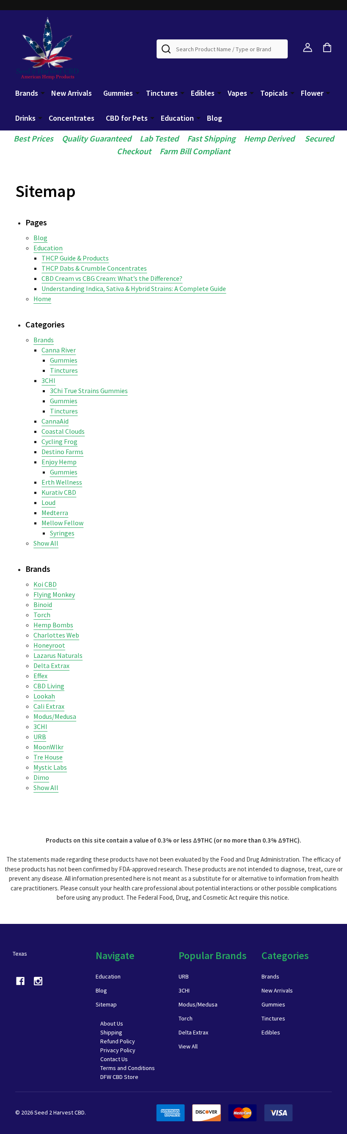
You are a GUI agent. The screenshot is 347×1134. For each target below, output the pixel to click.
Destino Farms (62, 451)
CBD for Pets (127, 118)
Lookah (44, 696)
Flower (312, 93)
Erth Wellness (61, 482)
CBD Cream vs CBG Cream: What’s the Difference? (111, 278)
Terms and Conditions (127, 1068)
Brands (26, 93)
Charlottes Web (56, 635)
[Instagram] (38, 981)
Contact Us (114, 1059)
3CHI (48, 380)
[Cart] (327, 47)
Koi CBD (45, 584)
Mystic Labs (50, 767)
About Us (111, 1023)
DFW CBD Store (119, 1077)
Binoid (42, 604)
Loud (48, 502)
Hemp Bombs (53, 625)
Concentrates (71, 118)
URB (39, 736)
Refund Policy (117, 1041)
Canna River (58, 350)
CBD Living (48, 686)
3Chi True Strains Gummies (89, 390)
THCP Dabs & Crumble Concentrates (94, 268)
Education (177, 118)
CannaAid (55, 421)
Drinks (25, 118)
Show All (45, 543)
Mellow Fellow (62, 522)
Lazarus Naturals (58, 655)
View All (188, 1046)
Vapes (237, 93)
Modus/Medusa (54, 716)
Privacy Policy (117, 1050)
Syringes (62, 533)
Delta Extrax (51, 665)
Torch (41, 614)
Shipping (111, 1032)
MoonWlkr (48, 747)
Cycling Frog (59, 441)
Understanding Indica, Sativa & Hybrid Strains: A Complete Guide (133, 288)
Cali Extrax (48, 706)
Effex (40, 675)
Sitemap (106, 1004)
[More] (43, 92)
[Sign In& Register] (307, 47)
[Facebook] (20, 981)
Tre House (48, 757)
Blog (214, 118)
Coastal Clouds (63, 431)
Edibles (203, 93)
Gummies (118, 93)
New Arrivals (71, 93)
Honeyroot (49, 645)
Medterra (54, 512)
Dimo (41, 777)
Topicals (274, 93)
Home (42, 298)
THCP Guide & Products (75, 258)
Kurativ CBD (58, 492)
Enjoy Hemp (59, 461)
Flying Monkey (54, 594)
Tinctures (162, 93)
